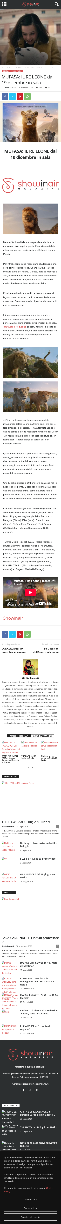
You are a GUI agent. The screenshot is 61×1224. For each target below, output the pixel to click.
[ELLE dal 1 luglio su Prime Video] (10, 863)
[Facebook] (5, 96)
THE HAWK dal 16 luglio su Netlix (28, 757)
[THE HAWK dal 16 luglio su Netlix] (30, 747)
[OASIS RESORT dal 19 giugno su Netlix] (10, 879)
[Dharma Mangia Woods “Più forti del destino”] (10, 968)
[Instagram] (30, 1090)
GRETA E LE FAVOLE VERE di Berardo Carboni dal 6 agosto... (37, 1113)
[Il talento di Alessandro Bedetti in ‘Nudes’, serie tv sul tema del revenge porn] (10, 1016)
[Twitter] (12, 96)
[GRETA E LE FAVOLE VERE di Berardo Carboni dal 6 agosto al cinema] (11, 747)
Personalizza (30, 1208)
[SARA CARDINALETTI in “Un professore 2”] (30, 916)
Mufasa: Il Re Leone (15, 326)
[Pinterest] (20, 96)
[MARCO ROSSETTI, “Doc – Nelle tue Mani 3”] (10, 1003)
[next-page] (32, 767)
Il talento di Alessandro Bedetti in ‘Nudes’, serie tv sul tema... (39, 1012)
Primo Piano (16, 71)
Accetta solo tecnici (30, 1217)
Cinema (12, 68)
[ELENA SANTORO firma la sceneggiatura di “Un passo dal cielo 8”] (10, 989)
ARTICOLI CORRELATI (19, 736)
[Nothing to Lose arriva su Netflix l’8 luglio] (50, 747)
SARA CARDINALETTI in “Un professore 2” (30, 940)
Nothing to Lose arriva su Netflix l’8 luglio (49, 758)
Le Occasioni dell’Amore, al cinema (46, 650)
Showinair (13, 618)
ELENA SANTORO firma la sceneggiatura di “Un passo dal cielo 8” (37, 981)
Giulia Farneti (10, 87)
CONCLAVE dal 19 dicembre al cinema (14, 650)
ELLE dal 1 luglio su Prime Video (38, 858)
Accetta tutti (31, 1199)
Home (4, 68)
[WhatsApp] (27, 96)
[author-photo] (30, 667)
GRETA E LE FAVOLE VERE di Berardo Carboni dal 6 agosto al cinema (10, 759)
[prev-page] (28, 767)
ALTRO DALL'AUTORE (42, 736)
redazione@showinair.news (36, 1084)
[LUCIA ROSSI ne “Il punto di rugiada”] (10, 1030)
